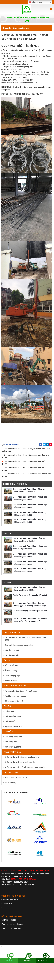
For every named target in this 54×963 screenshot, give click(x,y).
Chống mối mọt (11, 772)
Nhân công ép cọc (12, 676)
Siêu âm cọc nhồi (12, 650)
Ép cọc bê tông (11, 671)
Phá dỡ (7, 706)
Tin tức (7, 533)
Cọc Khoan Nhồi (12, 632)
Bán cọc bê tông (11, 665)
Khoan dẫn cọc (11, 681)
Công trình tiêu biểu (21, 28)
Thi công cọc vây (12, 655)
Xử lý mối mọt (10, 783)
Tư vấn (7, 582)
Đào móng (9, 732)
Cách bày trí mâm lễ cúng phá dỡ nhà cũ (30, 595)
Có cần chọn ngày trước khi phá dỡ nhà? (30, 611)
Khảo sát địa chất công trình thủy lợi (20, 762)
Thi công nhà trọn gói (15, 686)
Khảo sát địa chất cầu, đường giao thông (22, 757)
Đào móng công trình (13, 737)
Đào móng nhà (11, 742)
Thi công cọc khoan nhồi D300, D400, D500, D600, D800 (26, 638)
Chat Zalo (27, 960)
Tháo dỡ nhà (10, 721)
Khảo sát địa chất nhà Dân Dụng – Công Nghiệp (25, 767)
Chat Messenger (45, 960)
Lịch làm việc (7, 904)
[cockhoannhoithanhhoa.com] (27, 10)
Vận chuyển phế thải (13, 727)
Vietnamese (36, 2)
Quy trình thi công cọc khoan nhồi (19, 645)
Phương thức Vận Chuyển (12, 924)
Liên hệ (5, 908)
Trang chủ (7, 28)
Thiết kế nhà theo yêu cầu (15, 696)
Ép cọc (7, 660)
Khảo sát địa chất (13, 752)
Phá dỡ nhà (9, 711)
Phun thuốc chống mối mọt (16, 777)
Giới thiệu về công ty (10, 899)
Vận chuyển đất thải (13, 747)
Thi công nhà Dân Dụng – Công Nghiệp (21, 691)
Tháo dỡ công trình (13, 716)
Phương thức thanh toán (11, 928)
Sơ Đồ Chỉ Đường (9, 920)
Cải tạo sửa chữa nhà (14, 701)
